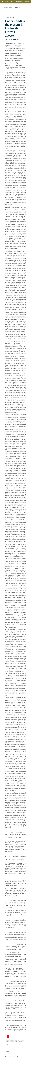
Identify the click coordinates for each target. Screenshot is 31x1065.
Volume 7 (7, 1051)
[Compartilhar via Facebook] (5, 1056)
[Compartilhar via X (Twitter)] (9, 1056)
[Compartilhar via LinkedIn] (14, 1056)
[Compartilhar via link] (18, 1056)
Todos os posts (7, 7)
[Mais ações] (25, 17)
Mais (16, 7)
